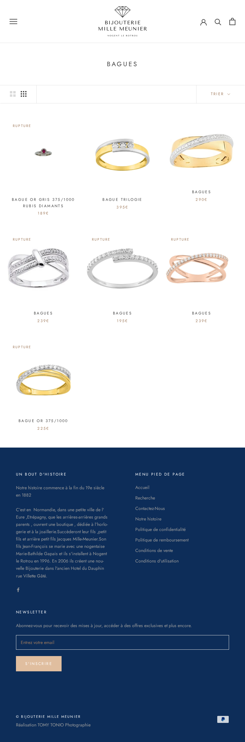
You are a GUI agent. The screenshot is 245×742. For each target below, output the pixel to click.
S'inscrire (38, 664)
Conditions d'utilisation (157, 561)
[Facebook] (18, 589)
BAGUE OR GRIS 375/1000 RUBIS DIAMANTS (43, 203)
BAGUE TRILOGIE (122, 199)
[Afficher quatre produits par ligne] (23, 94)
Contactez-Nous (150, 508)
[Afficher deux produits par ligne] (13, 94)
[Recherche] (218, 21)
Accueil (142, 487)
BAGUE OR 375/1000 (43, 421)
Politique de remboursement (162, 540)
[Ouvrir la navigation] (13, 21)
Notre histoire (148, 519)
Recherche (145, 498)
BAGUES (201, 192)
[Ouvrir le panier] (232, 21)
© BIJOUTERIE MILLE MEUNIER (48, 716)
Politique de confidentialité (160, 529)
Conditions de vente (154, 550)
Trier (218, 94)
